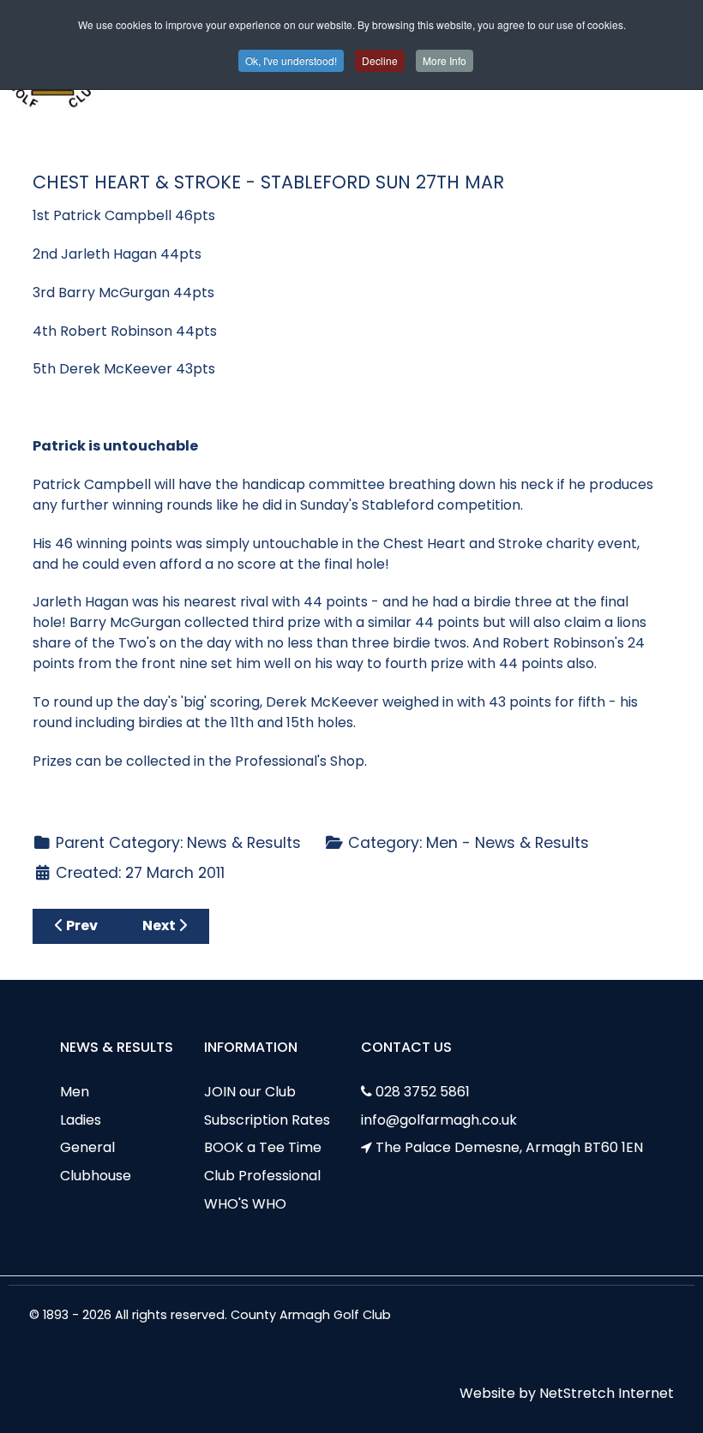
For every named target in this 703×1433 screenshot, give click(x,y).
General (87, 1147)
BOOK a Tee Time (262, 1147)
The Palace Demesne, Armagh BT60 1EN (509, 1147)
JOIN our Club (250, 1092)
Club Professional (262, 1175)
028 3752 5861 (423, 1092)
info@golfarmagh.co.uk (439, 1120)
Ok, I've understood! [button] (291, 60)
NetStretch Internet (606, 1393)
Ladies (80, 1120)
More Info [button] (444, 60)
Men (74, 1092)
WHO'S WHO (245, 1204)
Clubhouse (95, 1175)
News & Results (244, 843)
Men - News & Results (507, 843)
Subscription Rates (267, 1120)
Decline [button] (380, 60)
